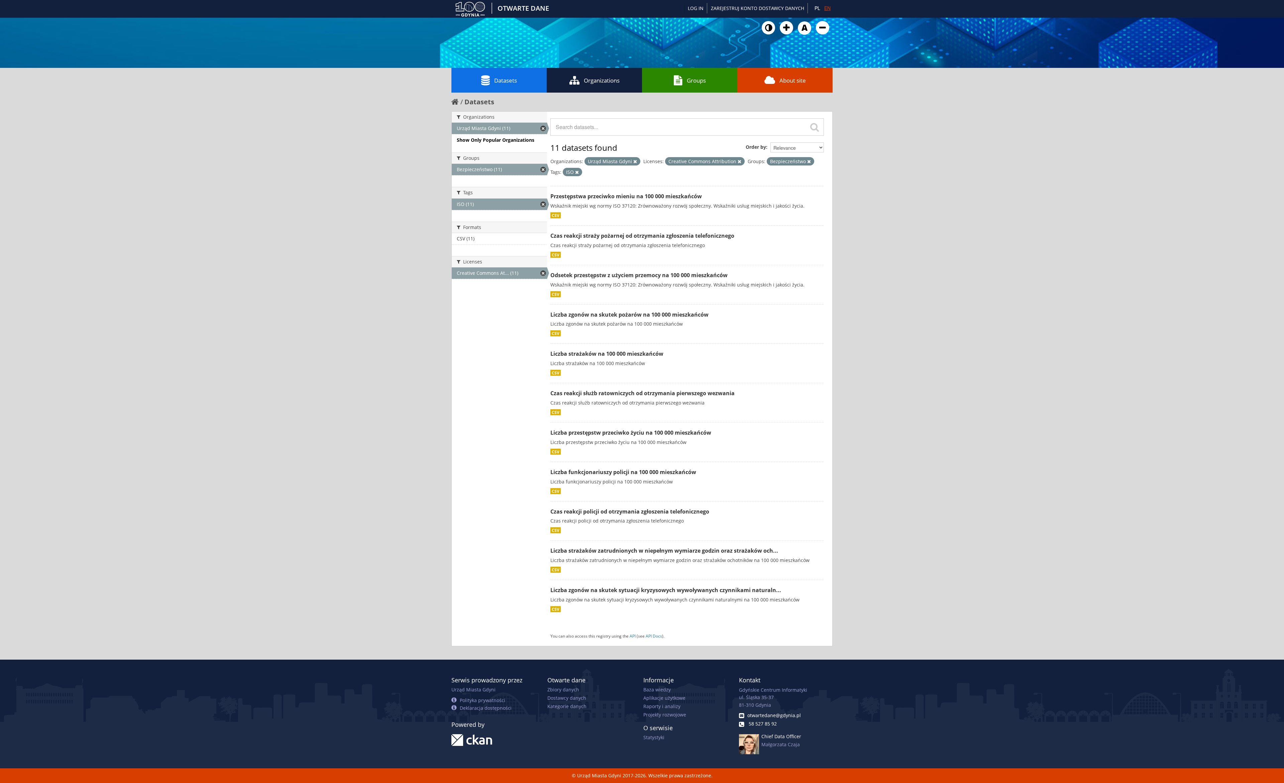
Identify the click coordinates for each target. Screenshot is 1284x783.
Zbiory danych (563, 689)
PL (817, 8)
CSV (555, 215)
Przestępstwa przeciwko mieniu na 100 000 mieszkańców (626, 196)
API (633, 636)
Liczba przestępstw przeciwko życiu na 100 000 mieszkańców (630, 432)
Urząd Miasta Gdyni (473, 689)
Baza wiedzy (657, 689)
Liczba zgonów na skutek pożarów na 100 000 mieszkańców (629, 314)
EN (827, 8)
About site (792, 80)
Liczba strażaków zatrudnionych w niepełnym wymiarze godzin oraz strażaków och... (664, 550)
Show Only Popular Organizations (495, 140)
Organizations (602, 80)
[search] (814, 127)
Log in (696, 8)
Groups (696, 80)
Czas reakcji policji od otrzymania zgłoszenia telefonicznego (629, 511)
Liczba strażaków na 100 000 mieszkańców (606, 353)
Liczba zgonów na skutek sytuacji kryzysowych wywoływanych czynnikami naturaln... (665, 590)
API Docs (654, 636)
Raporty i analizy (661, 706)
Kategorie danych (566, 706)
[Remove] (635, 161)
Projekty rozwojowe (664, 714)
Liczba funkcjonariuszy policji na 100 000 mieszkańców (623, 472)
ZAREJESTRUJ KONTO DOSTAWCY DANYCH (757, 8)
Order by (756, 147)
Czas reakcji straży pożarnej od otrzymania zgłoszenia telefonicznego (642, 235)
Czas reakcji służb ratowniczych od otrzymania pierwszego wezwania (642, 393)
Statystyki (653, 737)
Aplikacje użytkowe (664, 698)
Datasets (505, 80)
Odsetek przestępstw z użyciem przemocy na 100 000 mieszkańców (639, 275)
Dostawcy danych (566, 698)
